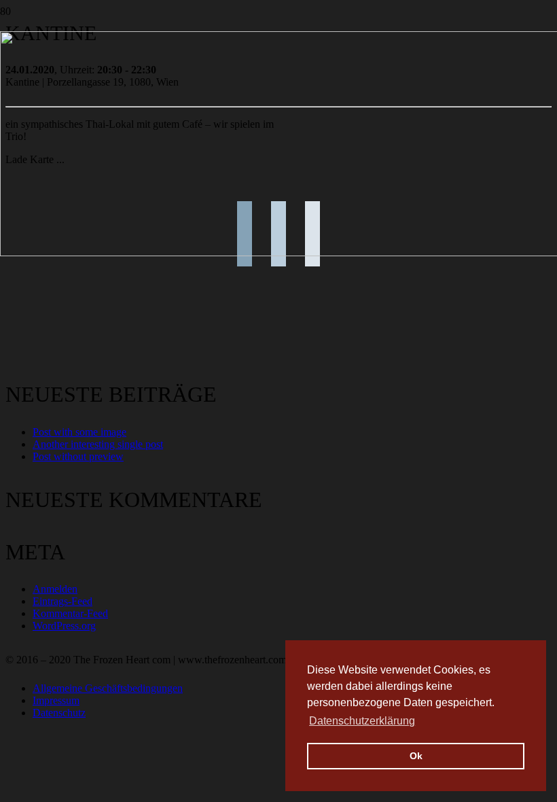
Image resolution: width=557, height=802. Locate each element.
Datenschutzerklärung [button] (362, 721)
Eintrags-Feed (62, 601)
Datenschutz (59, 712)
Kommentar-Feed (70, 613)
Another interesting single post (98, 444)
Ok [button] (416, 755)
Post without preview (78, 456)
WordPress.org (64, 625)
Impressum (56, 700)
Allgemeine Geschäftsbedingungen (108, 688)
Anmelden (55, 589)
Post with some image (79, 432)
